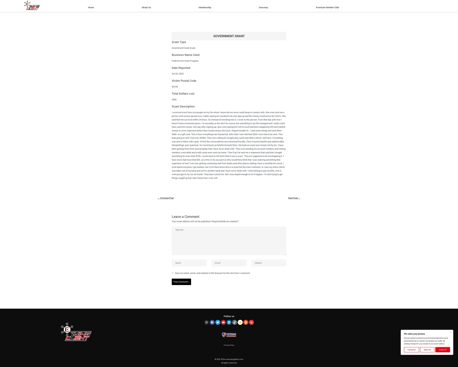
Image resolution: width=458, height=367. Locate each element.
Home (91, 7)
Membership (205, 7)
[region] (427, 342)
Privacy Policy (229, 345)
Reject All (427, 350)
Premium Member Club (327, 7)
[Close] (450, 331)
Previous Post (166, 198)
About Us (146, 7)
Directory (263, 7)
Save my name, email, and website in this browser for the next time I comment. (212, 273)
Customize (412, 350)
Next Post (294, 198)
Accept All (442, 350)
